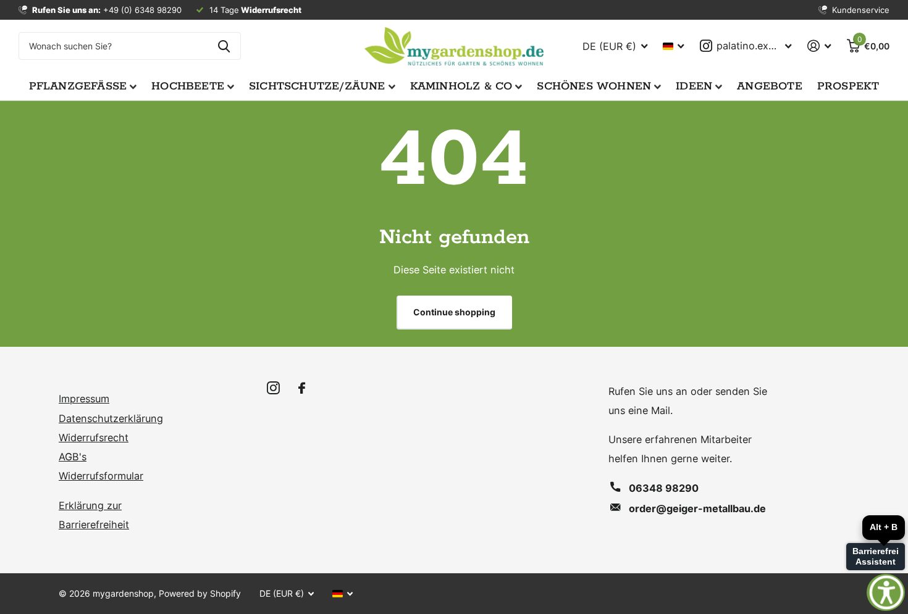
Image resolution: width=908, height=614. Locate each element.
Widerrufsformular (101, 476)
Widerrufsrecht (93, 437)
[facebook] (301, 388)
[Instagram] (273, 388)
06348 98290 (664, 488)
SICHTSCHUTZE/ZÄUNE (317, 86)
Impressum (84, 398)
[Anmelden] (819, 46)
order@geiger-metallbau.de (697, 508)
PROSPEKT (848, 86)
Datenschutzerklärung (111, 418)
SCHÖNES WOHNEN (594, 86)
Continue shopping (454, 312)
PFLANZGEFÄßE (78, 86)
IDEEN (694, 86)
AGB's (72, 456)
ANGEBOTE (769, 86)
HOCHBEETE (187, 86)
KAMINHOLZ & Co (461, 86)
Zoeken (224, 46)
